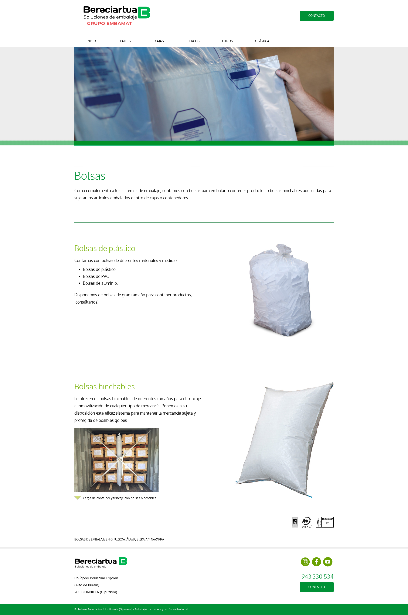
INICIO (91, 41)
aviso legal (181, 609)
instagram (305, 562)
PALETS (125, 41)
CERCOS (193, 41)
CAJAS (159, 41)
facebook (316, 562)
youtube (328, 562)
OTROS (227, 41)
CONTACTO (316, 15)
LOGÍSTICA (261, 41)
